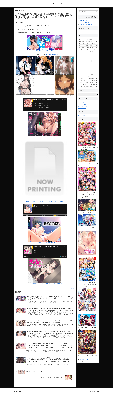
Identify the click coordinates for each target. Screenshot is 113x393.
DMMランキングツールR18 (84, 359)
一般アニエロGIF (82, 104)
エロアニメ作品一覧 (84, 22)
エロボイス (22, 10)
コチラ (87, 361)
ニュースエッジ (82, 108)
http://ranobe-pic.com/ (52, 54)
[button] (97, 11)
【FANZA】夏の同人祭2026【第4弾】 (45, 50)
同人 (17, 10)
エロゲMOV (81, 102)
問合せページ (81, 115)
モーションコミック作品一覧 (87, 24)
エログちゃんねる (82, 106)
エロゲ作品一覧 (83, 20)
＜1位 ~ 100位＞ (82, 32)
